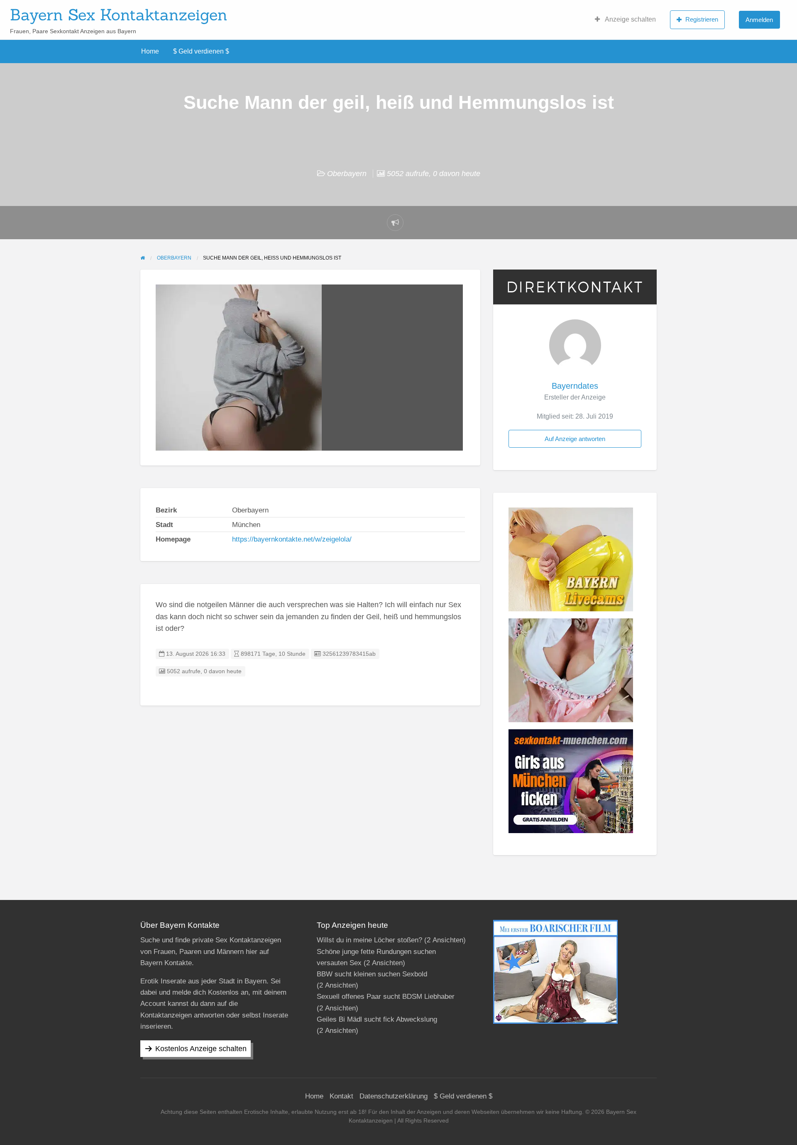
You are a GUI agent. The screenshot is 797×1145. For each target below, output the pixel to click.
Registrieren (701, 19)
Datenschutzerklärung (393, 1096)
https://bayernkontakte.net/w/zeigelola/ (292, 539)
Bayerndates (575, 385)
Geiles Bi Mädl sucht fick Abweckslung (377, 1019)
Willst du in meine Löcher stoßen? (369, 940)
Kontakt (341, 1096)
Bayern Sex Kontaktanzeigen (118, 15)
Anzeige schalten (630, 19)
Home (150, 51)
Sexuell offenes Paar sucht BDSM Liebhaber (386, 996)
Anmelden (759, 19)
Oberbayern (347, 173)
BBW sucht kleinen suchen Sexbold (372, 974)
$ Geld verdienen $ (201, 51)
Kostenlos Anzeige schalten (201, 1048)
